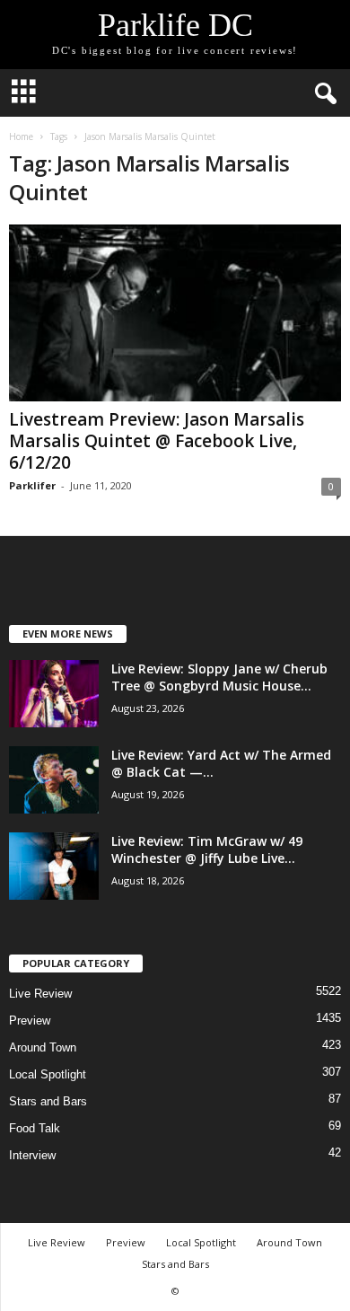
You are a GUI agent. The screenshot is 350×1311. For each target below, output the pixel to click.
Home (21, 136)
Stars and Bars (48, 1101)
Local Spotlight (47, 1074)
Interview (32, 1155)
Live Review (40, 993)
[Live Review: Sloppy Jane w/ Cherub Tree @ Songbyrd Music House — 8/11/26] (54, 693)
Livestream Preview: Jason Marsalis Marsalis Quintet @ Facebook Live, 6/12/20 (156, 441)
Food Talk (34, 1128)
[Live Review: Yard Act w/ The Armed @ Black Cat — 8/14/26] (54, 780)
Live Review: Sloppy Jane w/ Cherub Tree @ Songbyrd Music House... (219, 677)
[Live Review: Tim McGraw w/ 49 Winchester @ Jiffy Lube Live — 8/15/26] (54, 866)
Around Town (42, 1047)
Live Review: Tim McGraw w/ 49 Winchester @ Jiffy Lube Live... (206, 849)
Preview (29, 1020)
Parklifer (32, 485)
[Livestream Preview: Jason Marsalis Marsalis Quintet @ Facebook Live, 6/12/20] (175, 312)
